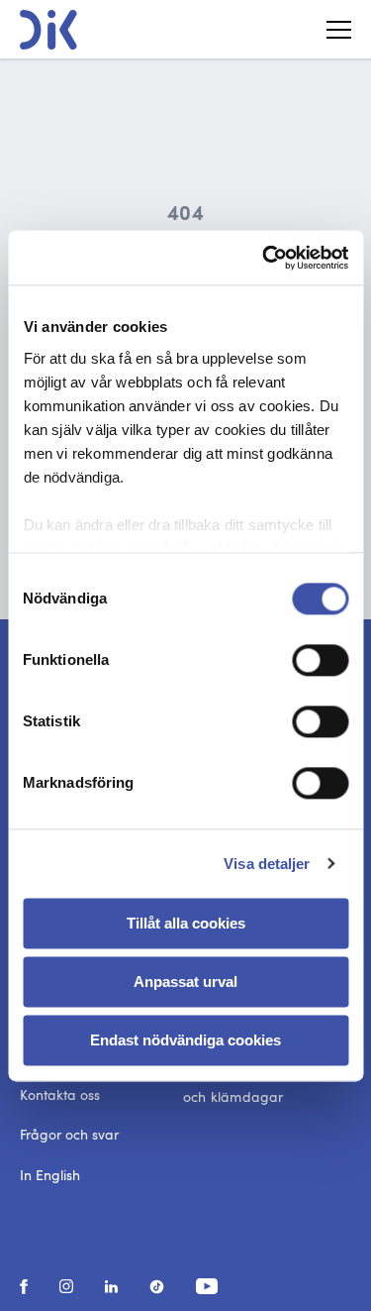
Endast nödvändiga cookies (185, 1040)
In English (50, 1174)
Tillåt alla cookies (186, 923)
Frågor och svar (69, 1134)
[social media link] (24, 1286)
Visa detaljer (267, 863)
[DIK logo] (48, 30)
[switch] (320, 660)
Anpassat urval (185, 981)
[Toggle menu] (331, 30)
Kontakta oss (60, 1094)
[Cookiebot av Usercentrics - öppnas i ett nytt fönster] (264, 258)
